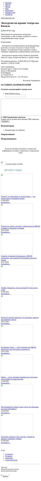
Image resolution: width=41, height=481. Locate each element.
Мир (7, 9)
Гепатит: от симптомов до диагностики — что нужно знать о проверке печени (18, 197)
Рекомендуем (10, 13)
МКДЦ (7, 5)
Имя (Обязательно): (12, 94)
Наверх (5, 476)
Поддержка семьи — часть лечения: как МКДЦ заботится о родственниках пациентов (18, 348)
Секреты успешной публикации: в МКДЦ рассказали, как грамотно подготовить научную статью (19, 258)
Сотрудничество (11, 460)
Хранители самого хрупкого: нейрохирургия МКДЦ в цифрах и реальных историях (20, 227)
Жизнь (7, 7)
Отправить (5, 121)
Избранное (9, 11)
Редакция (8, 456)
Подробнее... (5, 202)
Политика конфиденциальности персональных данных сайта (24, 464)
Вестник (8, 3)
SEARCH (8, 14)
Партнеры (9, 458)
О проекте (9, 454)
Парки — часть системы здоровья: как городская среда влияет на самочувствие (19, 378)
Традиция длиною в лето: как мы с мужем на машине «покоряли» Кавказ (17, 438)
